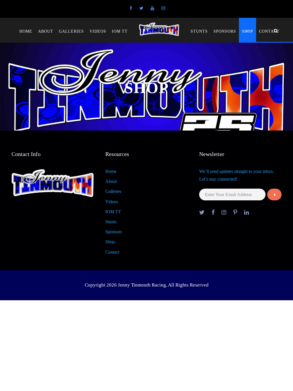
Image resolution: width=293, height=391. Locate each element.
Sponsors (224, 31)
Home (25, 31)
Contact (269, 31)
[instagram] (163, 8)
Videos (98, 31)
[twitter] (141, 8)
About (45, 31)
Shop (247, 31)
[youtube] (152, 8)
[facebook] (131, 8)
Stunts (199, 31)
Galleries (71, 31)
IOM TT (120, 31)
